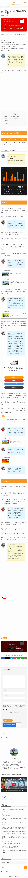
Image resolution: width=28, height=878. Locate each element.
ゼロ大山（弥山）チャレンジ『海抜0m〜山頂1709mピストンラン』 (17, 283)
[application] (14, 784)
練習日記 (5, 638)
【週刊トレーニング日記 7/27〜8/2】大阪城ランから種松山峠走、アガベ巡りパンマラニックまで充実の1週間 (14, 837)
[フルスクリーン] (25, 790)
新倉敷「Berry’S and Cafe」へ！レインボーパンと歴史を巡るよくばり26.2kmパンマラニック (13, 842)
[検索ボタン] (25, 3)
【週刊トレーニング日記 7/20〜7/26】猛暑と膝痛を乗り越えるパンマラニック (14, 851)
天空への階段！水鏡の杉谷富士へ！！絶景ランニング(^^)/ (17, 442)
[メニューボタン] (3, 3)
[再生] (3, 790)
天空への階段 (11, 351)
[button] (3, 658)
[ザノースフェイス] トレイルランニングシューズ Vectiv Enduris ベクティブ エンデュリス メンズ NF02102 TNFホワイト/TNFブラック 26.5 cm (13, 370)
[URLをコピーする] (25, 658)
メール (5, 695)
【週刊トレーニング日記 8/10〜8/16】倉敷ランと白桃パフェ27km (14, 819)
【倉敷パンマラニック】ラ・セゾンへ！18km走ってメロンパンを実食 (14, 823)
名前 (4, 690)
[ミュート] (22, 790)
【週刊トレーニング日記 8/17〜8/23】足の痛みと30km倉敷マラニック (13, 810)
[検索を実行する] (25, 867)
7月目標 (6, 123)
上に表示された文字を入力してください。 (11, 712)
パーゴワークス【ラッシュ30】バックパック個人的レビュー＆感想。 (18, 315)
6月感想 (6, 121)
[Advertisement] (14, 92)
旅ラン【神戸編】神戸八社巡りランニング (17, 460)
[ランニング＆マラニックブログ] (14, 3)
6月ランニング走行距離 (12, 118)
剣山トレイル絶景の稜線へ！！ (17, 273)
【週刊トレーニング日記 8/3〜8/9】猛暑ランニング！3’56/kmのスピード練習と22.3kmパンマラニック (14, 828)
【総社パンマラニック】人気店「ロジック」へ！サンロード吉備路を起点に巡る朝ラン (14, 847)
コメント (5, 673)
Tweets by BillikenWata (6, 737)
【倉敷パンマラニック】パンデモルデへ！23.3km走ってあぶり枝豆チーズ (14, 814)
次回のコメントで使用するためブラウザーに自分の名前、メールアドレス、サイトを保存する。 (14, 706)
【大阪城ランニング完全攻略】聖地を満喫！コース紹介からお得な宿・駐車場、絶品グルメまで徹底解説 (14, 832)
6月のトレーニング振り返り (11, 116)
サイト (4, 700)
